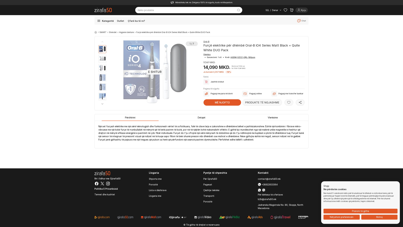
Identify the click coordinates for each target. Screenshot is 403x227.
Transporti (208, 196)
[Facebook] (96, 184)
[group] (102, 49)
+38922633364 (269, 184)
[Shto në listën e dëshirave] (288, 102)
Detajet (201, 117)
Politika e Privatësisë (106, 188)
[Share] (300, 102)
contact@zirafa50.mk (269, 179)
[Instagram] (108, 184)
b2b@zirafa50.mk (267, 199)
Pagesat (207, 184)
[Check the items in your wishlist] (285, 10)
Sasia (205, 77)
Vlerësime (273, 117)
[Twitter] (102, 184)
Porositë (153, 184)
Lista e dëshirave (157, 190)
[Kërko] (238, 10)
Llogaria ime (155, 196)
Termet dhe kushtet (104, 194)
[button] (102, 103)
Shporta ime (155, 179)
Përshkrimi (130, 117)
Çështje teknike (211, 190)
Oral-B (206, 41)
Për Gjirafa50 (210, 179)
